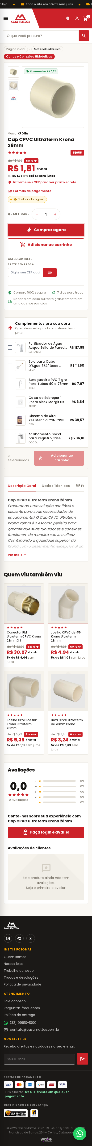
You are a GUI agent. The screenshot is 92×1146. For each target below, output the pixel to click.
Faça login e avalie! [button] (46, 832)
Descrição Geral (22, 485)
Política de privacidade (22, 984)
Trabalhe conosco (19, 970)
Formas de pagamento (29, 191)
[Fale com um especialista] (79, 1133)
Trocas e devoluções (21, 977)
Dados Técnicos (56, 485)
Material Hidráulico (47, 49)
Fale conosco (15, 1001)
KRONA (23, 133)
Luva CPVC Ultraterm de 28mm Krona (67, 722)
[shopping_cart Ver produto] (24, 604)
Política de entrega (19, 1014)
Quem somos (15, 956)
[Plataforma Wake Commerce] (46, 1139)
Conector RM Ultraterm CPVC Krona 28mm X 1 (24, 636)
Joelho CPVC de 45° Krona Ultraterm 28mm (66, 636)
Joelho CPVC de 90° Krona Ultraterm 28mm (22, 724)
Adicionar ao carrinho (46, 244)
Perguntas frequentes (22, 1008)
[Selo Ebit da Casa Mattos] (34, 1113)
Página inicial (15, 49)
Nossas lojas (13, 963)
